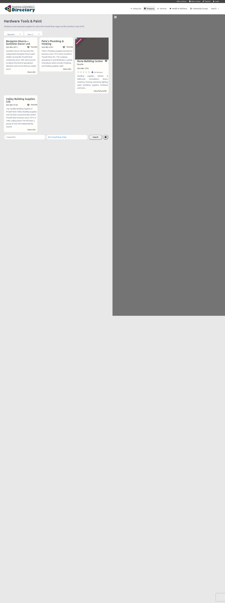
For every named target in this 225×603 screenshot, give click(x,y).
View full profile (100, 91)
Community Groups (200, 9)
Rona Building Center (90, 61)
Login (217, 1)
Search (214, 9)
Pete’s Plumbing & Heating (53, 42)
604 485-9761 (47, 47)
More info (31, 72)
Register (207, 1)
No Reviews (98, 72)
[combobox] (13, 33)
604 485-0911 (12, 47)
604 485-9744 (12, 105)
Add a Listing (181, 1)
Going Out (137, 9)
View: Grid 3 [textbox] (31, 34)
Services (163, 9)
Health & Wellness (179, 9)
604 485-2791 (83, 68)
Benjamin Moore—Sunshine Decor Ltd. (18, 42)
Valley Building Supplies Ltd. (20, 100)
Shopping (150, 9)
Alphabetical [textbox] (12, 34)
